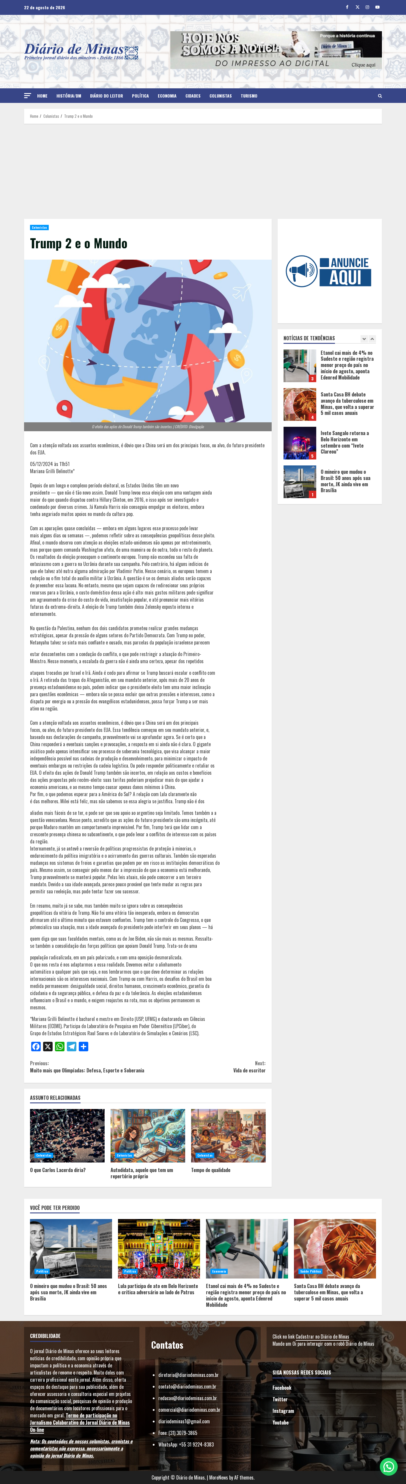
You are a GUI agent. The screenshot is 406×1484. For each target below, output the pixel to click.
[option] (330, 368)
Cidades (193, 95)
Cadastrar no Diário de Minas (322, 1336)
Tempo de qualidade (228, 1136)
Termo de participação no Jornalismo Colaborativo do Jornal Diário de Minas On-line (80, 1422)
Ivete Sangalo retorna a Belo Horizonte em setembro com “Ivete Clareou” (300, 404)
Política (140, 95)
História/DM (68, 95)
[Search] (380, 95)
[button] (27, 95)
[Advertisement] (203, 171)
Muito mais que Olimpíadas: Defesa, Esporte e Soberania (87, 1067)
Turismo (249, 95)
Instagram (283, 1410)
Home (42, 95)
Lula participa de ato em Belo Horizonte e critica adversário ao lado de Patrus (300, 481)
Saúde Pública (310, 1271)
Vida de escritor (249, 1067)
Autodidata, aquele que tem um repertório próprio (148, 1136)
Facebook (282, 1387)
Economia (167, 95)
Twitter (280, 1399)
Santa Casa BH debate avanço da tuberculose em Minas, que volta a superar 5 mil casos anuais (300, 365)
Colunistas (221, 95)
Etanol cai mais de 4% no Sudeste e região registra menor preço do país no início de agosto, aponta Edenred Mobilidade (247, 1249)
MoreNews (218, 1477)
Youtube (281, 1422)
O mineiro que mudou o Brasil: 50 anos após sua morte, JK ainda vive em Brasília (300, 443)
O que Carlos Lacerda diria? (67, 1136)
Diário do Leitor (106, 95)
